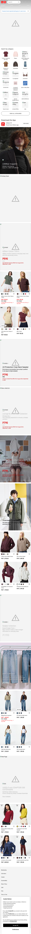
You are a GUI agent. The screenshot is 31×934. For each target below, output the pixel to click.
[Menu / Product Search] (29, 2)
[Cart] (25, 2)
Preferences (15, 929)
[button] (7, 281)
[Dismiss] (28, 11)
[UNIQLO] (3, 2)
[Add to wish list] (13, 294)
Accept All (15, 925)
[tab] (3, 6)
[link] (13, 11)
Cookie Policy (14, 921)
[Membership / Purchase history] (22, 2)
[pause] (29, 150)
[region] (15, 915)
